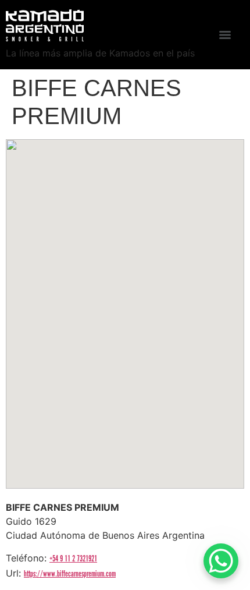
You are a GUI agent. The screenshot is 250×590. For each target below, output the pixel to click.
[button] (125, 304)
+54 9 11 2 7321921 (73, 558)
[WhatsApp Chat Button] (220, 560)
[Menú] (225, 35)
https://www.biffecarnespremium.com (70, 574)
